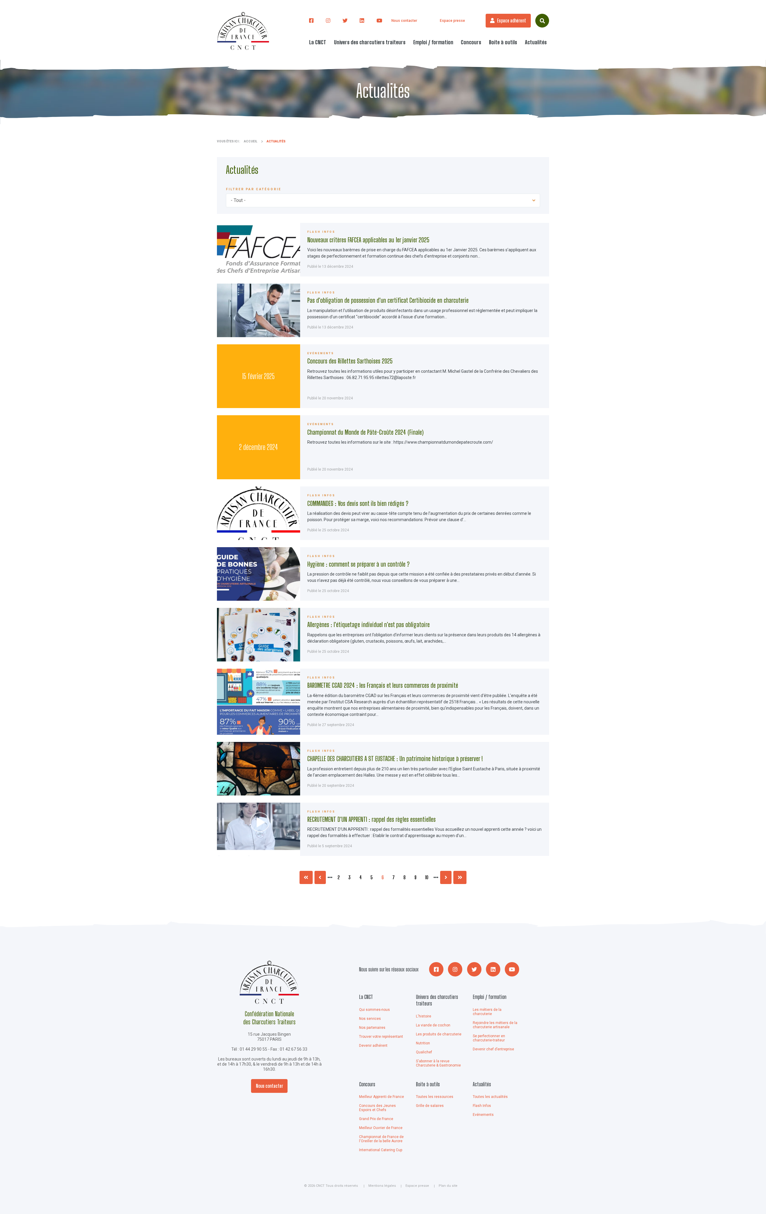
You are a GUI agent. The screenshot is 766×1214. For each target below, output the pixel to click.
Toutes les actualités (490, 1097)
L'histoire (423, 1016)
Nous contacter (404, 21)
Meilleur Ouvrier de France (380, 1128)
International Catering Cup (380, 1150)
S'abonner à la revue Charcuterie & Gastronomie (438, 1063)
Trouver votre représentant (381, 1037)
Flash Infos (482, 1106)
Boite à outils (428, 1084)
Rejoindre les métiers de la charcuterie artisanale (495, 1025)
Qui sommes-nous (374, 1010)
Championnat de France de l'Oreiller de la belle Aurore (381, 1139)
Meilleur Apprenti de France (381, 1097)
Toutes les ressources (434, 1097)
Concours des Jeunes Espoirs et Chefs (377, 1108)
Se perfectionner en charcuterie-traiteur (489, 1038)
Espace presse (452, 21)
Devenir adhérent (373, 1045)
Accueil (250, 141)
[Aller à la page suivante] (446, 877)
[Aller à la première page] (306, 877)
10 (428, 877)
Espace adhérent (511, 20)
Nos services (370, 1019)
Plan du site (448, 1186)
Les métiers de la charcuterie (487, 1012)
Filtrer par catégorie (253, 189)
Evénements (483, 1115)
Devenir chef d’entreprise (493, 1049)
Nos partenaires (372, 1028)
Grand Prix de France (376, 1119)
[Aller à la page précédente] (320, 877)
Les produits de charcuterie (438, 1034)
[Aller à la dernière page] (459, 877)
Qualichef (424, 1052)
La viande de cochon (433, 1025)
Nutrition (423, 1043)
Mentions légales (382, 1186)
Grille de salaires (430, 1106)
